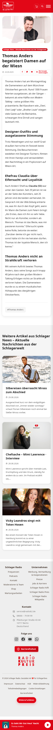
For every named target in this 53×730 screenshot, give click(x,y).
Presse (39, 579)
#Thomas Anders (15, 309)
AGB (29, 684)
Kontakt (13, 580)
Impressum (8, 684)
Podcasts (13, 576)
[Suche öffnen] (42, 6)
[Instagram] (16, 639)
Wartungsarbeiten (13, 593)
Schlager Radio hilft (39, 587)
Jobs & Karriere (39, 583)
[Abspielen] (48, 725)
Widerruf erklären (26, 700)
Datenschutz (20, 684)
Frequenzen (13, 571)
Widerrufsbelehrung (41, 684)
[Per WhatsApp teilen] (27, 72)
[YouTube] (30, 639)
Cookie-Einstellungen (37, 688)
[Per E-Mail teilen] (32, 72)
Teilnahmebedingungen (17, 688)
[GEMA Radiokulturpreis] (26, 660)
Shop (13, 588)
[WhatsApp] (36, 639)
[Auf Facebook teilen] (22, 72)
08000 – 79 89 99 (24, 615)
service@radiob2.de (26, 611)
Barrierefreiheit (28, 649)
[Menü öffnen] (48, 6)
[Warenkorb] (36, 6)
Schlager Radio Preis (39, 592)
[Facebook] (23, 639)
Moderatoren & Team (14, 584)
